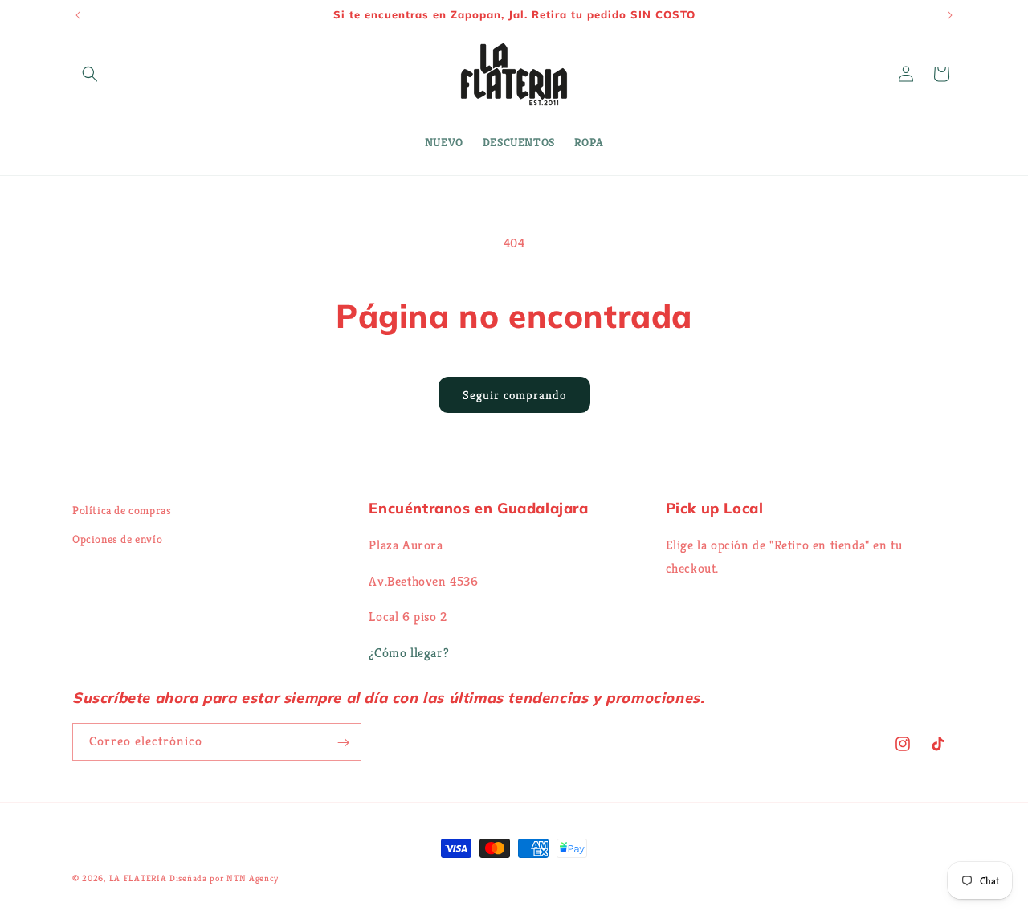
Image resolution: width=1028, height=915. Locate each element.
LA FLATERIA (138, 878)
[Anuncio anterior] (78, 15)
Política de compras (121, 510)
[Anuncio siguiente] (950, 15)
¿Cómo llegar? (409, 651)
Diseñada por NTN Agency (224, 878)
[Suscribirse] (343, 743)
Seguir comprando (514, 394)
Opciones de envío (117, 538)
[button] (90, 74)
